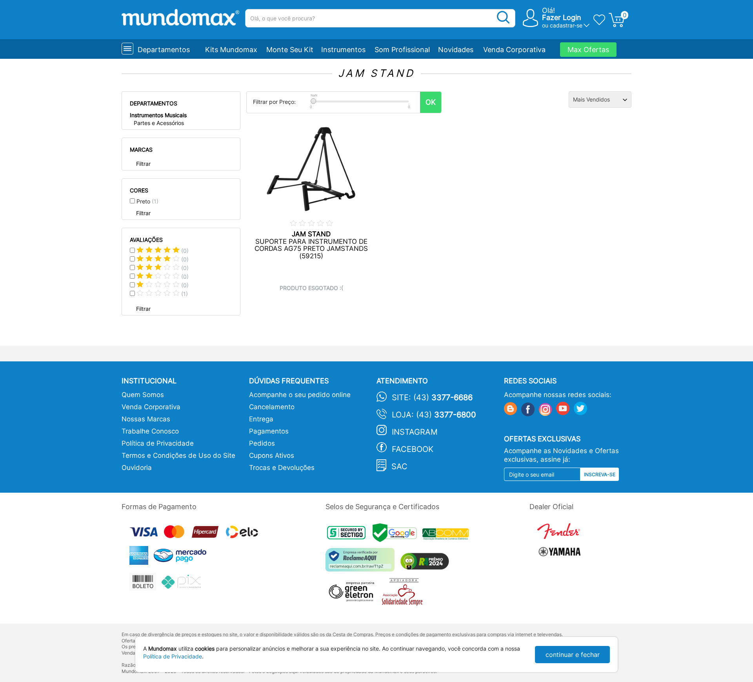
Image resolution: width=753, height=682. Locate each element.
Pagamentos (269, 431)
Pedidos (262, 443)
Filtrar (143, 163)
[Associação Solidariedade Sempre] (404, 594)
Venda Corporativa (514, 49)
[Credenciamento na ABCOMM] (447, 534)
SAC (399, 466)
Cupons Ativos (271, 455)
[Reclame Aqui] (362, 562)
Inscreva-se (599, 474)
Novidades (455, 49)
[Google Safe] (397, 534)
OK (431, 102)
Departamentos (164, 49)
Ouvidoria (137, 468)
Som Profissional (402, 49)
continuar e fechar (573, 654)
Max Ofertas (588, 49)
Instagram (415, 432)
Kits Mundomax (231, 49)
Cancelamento (272, 407)
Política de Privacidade (158, 443)
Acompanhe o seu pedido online (300, 395)
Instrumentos (343, 49)
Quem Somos (143, 395)
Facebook (412, 449)
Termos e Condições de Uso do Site (178, 455)
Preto (147, 201)
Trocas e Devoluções (282, 468)
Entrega (261, 419)
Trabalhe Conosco (150, 431)
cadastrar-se (566, 25)
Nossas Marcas (146, 419)
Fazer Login (561, 17)
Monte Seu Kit (289, 49)
